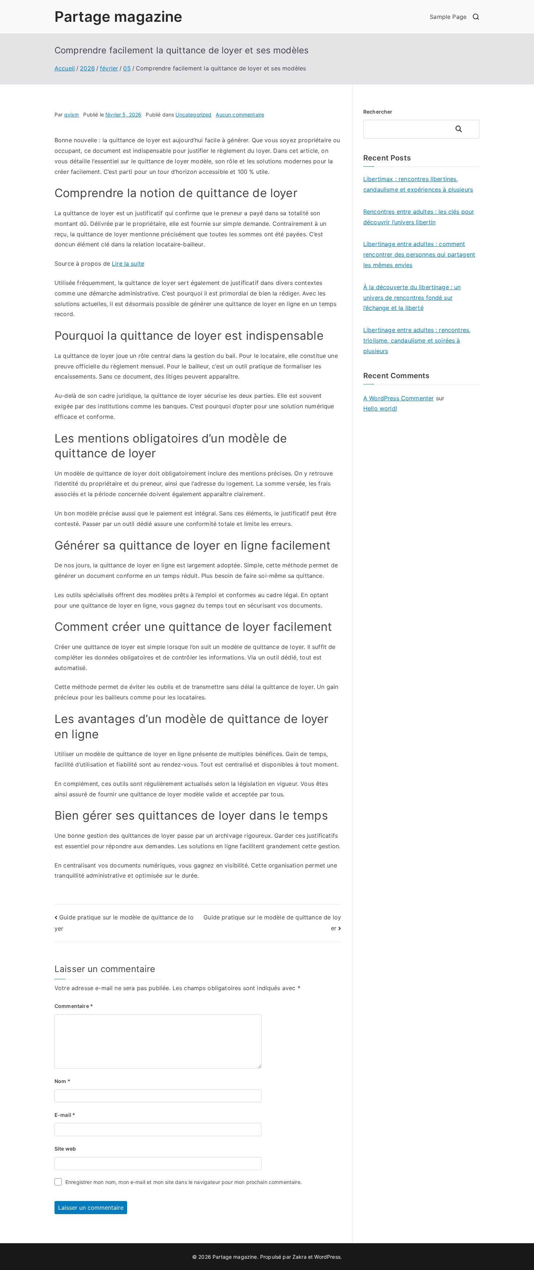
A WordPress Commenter (398, 398)
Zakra (299, 1257)
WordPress (327, 1257)
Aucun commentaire (240, 114)
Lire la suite (128, 263)
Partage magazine (118, 16)
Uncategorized (193, 114)
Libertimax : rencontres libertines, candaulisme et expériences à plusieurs (418, 184)
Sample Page (448, 16)
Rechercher (378, 112)
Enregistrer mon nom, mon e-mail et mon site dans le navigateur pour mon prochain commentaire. (183, 1182)
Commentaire (73, 1006)
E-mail (64, 1115)
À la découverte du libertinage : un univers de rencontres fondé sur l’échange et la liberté (412, 297)
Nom (62, 1081)
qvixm (71, 114)
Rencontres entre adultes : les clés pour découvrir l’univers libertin (418, 217)
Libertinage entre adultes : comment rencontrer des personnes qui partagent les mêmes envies (419, 254)
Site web (65, 1149)
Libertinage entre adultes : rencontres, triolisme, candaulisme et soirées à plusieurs (416, 340)
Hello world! (380, 408)
